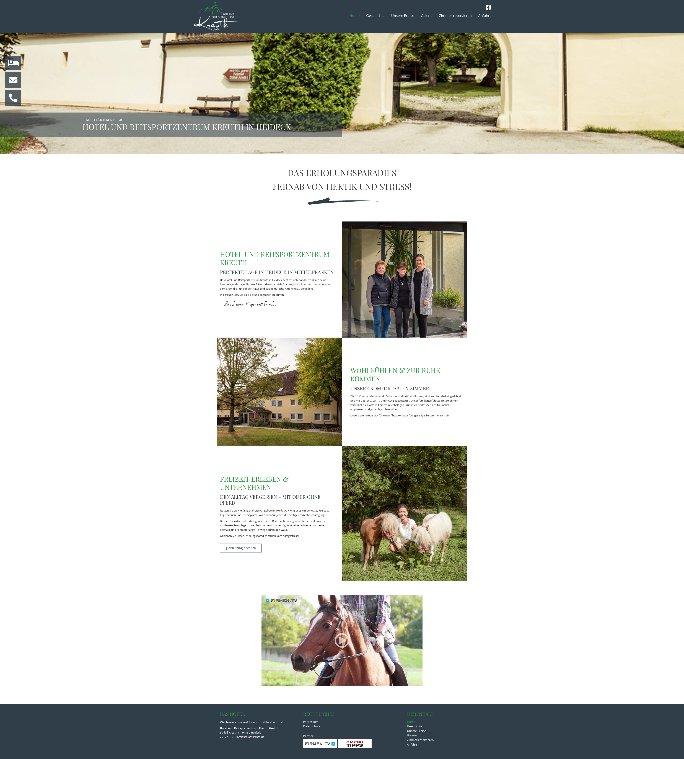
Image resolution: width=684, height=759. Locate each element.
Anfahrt (484, 15)
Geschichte (375, 15)
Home (354, 15)
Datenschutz (311, 726)
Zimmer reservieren (455, 15)
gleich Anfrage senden (241, 548)
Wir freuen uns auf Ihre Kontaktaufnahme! (251, 722)
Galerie (426, 15)
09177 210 (227, 737)
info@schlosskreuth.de (250, 737)
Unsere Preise (402, 15)
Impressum (310, 722)
